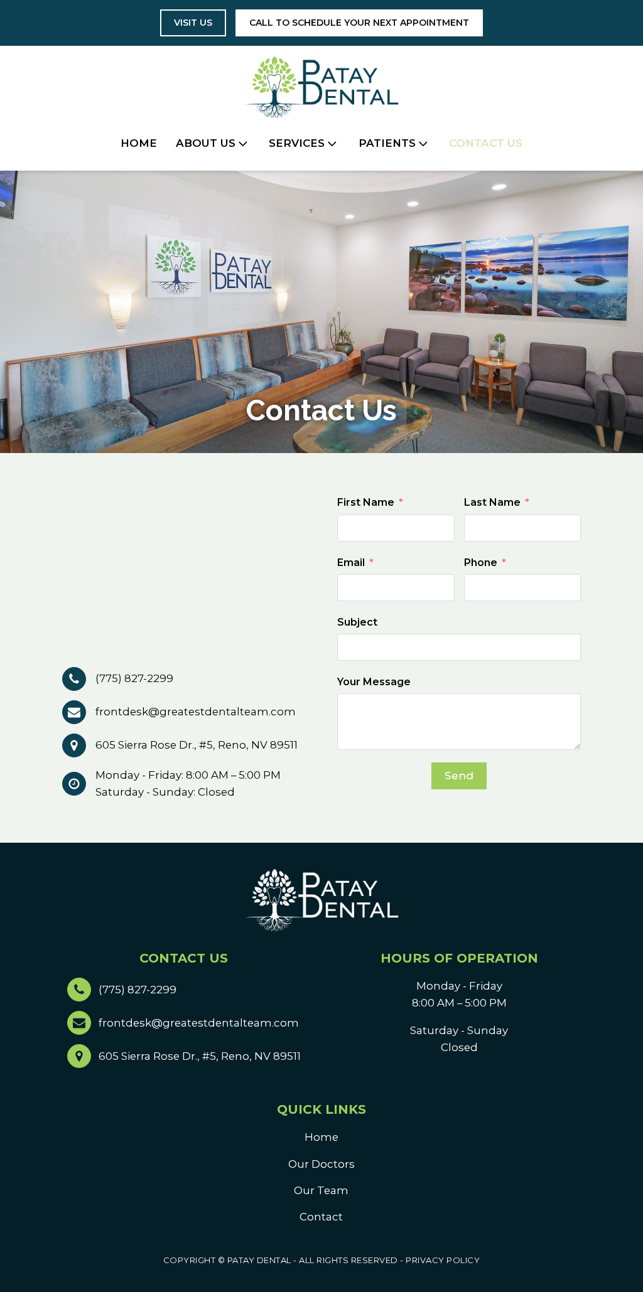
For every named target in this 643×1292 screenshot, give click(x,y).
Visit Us (193, 22)
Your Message (374, 682)
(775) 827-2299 (134, 678)
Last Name (492, 502)
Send (459, 775)
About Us (205, 143)
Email (351, 563)
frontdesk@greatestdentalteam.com (195, 711)
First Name (365, 502)
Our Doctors (321, 1164)
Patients (387, 143)
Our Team (321, 1190)
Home (139, 143)
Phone (480, 563)
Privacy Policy (443, 1260)
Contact (321, 1216)
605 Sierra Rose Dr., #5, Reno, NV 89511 (196, 745)
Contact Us (485, 143)
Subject (357, 622)
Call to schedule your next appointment (359, 22)
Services (297, 143)
